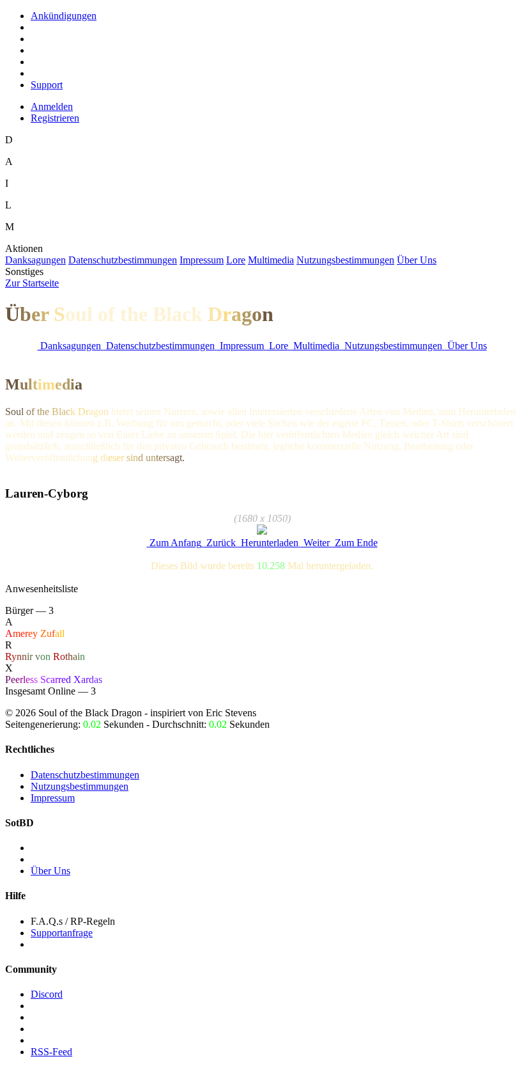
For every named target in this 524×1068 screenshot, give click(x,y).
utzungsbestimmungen (345, 260)
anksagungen (35, 260)
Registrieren (55, 118)
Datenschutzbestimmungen (85, 774)
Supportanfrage (62, 932)
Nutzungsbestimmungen (79, 786)
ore (235, 260)
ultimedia (271, 260)
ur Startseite (32, 283)
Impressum (53, 797)
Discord (47, 994)
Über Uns (50, 870)
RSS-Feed (51, 1051)
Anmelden (52, 106)
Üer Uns (416, 260)
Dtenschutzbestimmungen (122, 260)
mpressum (202, 260)
